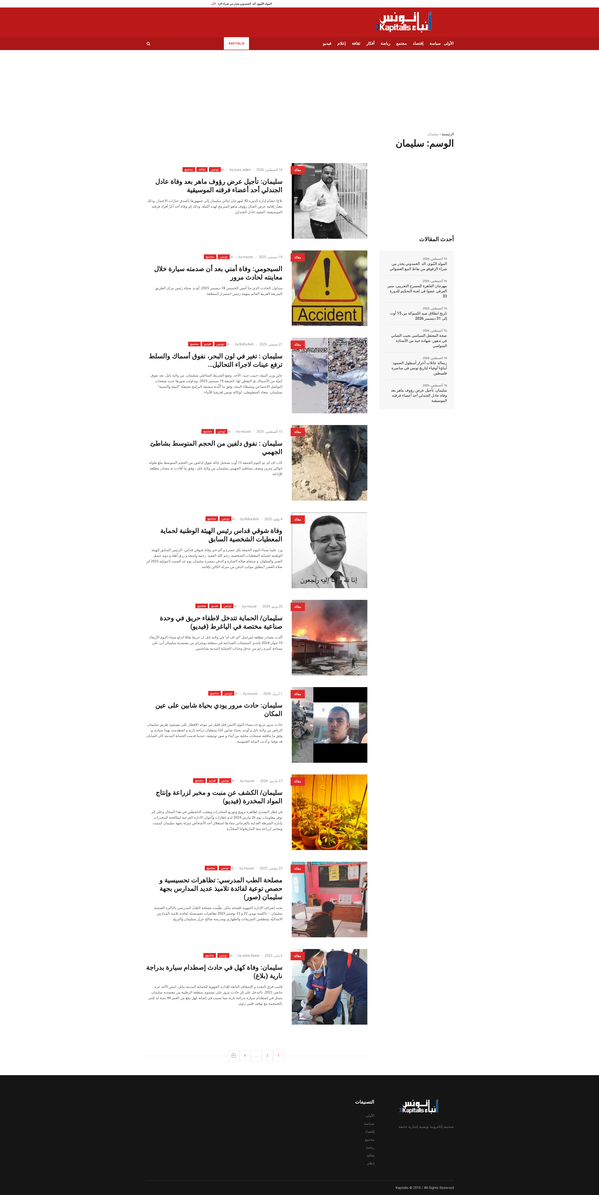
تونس (215, 169)
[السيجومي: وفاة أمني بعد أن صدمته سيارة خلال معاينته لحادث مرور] (329, 288)
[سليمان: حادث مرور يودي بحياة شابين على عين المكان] (329, 725)
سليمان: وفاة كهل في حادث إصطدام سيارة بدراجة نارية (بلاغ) (214, 972)
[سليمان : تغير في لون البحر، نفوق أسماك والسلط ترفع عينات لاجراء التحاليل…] (329, 375)
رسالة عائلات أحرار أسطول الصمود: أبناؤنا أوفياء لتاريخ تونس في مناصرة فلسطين (419, 368)
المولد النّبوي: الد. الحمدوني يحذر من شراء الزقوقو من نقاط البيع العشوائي (418, 266)
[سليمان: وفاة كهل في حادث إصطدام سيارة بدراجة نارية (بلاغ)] (329, 987)
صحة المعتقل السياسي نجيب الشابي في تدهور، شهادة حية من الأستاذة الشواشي (419, 341)
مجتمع (189, 169)
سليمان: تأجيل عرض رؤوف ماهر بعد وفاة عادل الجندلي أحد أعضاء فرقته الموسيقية (218, 186)
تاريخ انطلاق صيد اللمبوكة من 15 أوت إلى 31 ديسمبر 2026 (418, 316)
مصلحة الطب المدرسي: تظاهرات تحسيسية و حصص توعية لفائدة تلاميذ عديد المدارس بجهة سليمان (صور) (221, 889)
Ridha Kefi (246, 344)
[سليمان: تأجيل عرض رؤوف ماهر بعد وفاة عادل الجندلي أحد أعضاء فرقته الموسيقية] (329, 201)
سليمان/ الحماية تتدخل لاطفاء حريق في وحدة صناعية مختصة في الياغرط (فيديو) (221, 622)
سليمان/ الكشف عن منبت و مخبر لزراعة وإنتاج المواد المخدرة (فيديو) (219, 797)
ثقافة (201, 169)
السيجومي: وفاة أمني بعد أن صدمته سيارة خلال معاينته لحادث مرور (218, 273)
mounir (248, 257)
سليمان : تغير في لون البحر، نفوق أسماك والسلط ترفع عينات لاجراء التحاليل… (215, 361)
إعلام (370, 1163)
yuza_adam (242, 169)
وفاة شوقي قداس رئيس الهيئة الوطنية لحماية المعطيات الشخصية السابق (221, 535)
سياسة (369, 1123)
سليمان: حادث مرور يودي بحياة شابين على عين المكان (218, 710)
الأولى (369, 1115)
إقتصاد (369, 1131)
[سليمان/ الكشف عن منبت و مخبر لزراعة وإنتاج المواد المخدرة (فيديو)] (329, 812)
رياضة (370, 1147)
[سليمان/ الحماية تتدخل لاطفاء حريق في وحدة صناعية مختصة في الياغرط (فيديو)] (329, 637)
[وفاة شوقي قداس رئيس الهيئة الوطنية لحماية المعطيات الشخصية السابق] (329, 550)
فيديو (207, 344)
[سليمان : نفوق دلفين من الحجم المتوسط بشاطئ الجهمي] (329, 463)
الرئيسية (448, 134)
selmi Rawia (250, 955)
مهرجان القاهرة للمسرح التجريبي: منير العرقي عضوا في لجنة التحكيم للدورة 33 (417, 291)
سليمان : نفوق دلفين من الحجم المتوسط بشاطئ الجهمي (216, 448)
